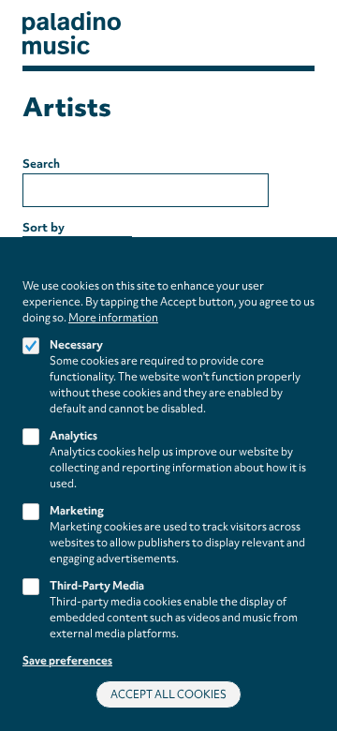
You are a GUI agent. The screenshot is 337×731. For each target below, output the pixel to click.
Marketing (77, 510)
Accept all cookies (168, 694)
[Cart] (285, 33)
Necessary (76, 344)
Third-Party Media (97, 585)
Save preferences (67, 660)
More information (113, 317)
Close (308, 269)
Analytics (73, 435)
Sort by (43, 227)
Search (41, 164)
